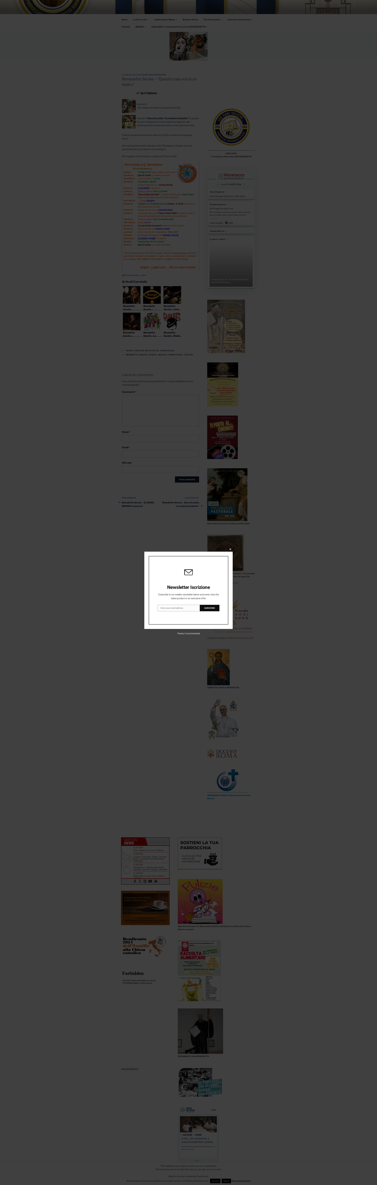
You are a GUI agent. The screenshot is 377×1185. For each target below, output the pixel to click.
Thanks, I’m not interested (188, 633)
